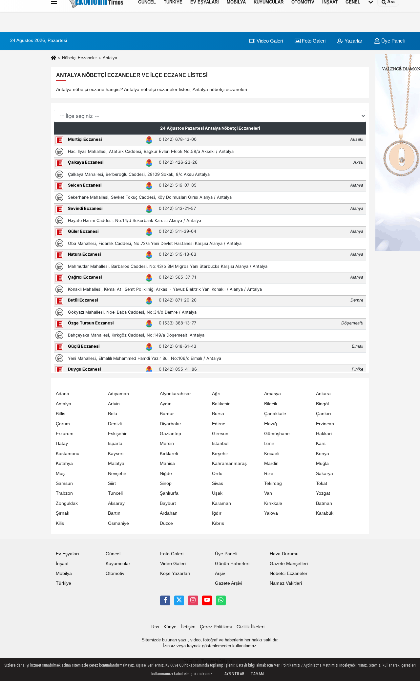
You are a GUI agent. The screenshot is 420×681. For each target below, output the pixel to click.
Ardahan (169, 513)
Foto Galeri (313, 41)
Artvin (114, 403)
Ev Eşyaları (67, 553)
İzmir (269, 443)
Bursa (218, 413)
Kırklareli (169, 453)
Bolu (112, 413)
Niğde (166, 473)
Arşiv (220, 573)
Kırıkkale (273, 503)
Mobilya (64, 573)
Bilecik (270, 403)
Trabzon (64, 493)
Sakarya (324, 473)
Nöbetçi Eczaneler (79, 57)
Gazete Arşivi (228, 583)
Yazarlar (352, 41)
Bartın (114, 513)
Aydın (166, 403)
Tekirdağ (273, 483)
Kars (321, 443)
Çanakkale (275, 413)
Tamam (257, 674)
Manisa (167, 463)
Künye (170, 626)
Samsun (64, 483)
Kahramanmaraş (229, 463)
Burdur (167, 413)
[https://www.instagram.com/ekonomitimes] (193, 600)
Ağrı (216, 393)
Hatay (62, 443)
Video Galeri (269, 41)
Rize (268, 473)
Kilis (60, 523)
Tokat (321, 483)
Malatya (116, 463)
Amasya (272, 393)
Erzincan (325, 423)
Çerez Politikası (216, 626)
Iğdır (216, 513)
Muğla (322, 463)
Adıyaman (118, 393)
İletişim (188, 626)
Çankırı (323, 413)
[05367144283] (221, 600)
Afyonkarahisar (175, 393)
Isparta (115, 443)
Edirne (218, 423)
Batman (324, 503)
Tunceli (115, 493)
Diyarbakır (170, 423)
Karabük (324, 513)
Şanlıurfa (169, 493)
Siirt (112, 483)
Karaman (221, 503)
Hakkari (324, 433)
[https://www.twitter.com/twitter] (179, 600)
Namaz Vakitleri (286, 583)
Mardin (271, 463)
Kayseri (115, 453)
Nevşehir (117, 473)
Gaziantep (170, 433)
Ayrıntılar (234, 674)
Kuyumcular (118, 563)
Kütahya (64, 463)
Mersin (167, 443)
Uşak (217, 493)
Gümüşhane (277, 433)
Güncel (113, 553)
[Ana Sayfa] (53, 58)
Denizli (115, 423)
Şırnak (62, 513)
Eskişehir (117, 433)
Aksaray (116, 503)
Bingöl (322, 403)
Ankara (323, 393)
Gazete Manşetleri (289, 563)
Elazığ (270, 423)
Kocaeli (271, 453)
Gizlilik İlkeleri (250, 626)
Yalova (271, 513)
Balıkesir (221, 403)
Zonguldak (67, 503)
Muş (60, 473)
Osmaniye (118, 523)
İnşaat (62, 563)
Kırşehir (220, 453)
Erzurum (65, 433)
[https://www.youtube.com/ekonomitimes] (207, 600)
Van (268, 493)
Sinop (166, 483)
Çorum (63, 423)
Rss (155, 626)
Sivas (217, 483)
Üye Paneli (392, 41)
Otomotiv (115, 573)
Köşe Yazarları (175, 573)
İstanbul (220, 443)
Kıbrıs (218, 523)
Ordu (217, 473)
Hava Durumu (284, 553)
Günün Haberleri (232, 563)
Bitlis (60, 413)
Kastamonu (67, 453)
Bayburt (168, 503)
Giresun (220, 433)
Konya (322, 453)
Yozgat (323, 493)
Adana (62, 393)
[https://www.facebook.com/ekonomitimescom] (165, 600)
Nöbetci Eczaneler (288, 573)
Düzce (166, 523)
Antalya (63, 403)
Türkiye (63, 583)
